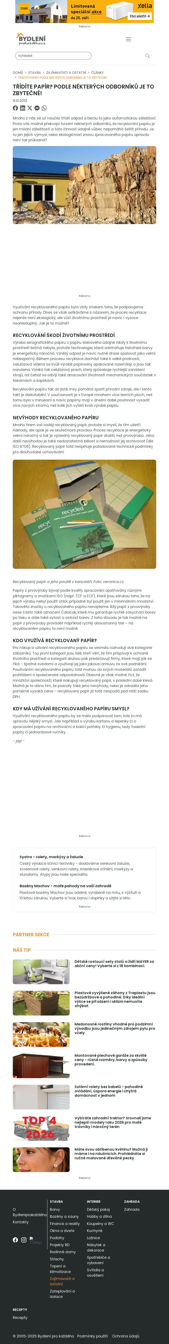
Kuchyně (94, 1230)
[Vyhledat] (148, 55)
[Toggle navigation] (128, 39)
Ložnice (93, 1237)
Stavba (34, 72)
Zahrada (132, 1201)
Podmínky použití (92, 1336)
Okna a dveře (62, 1230)
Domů (18, 72)
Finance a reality (65, 1223)
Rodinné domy (63, 1251)
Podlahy (57, 1237)
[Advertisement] (84, 261)
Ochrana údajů (125, 1336)
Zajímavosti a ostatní (66, 72)
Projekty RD (59, 1244)
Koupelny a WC (100, 1223)
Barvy (55, 1209)
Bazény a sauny (64, 1216)
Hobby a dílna (99, 1216)
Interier (93, 1201)
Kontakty (21, 1222)
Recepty (20, 1309)
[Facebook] (15, 1243)
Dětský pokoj (98, 1209)
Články (97, 72)
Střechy (57, 1259)
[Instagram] (23, 1243)
